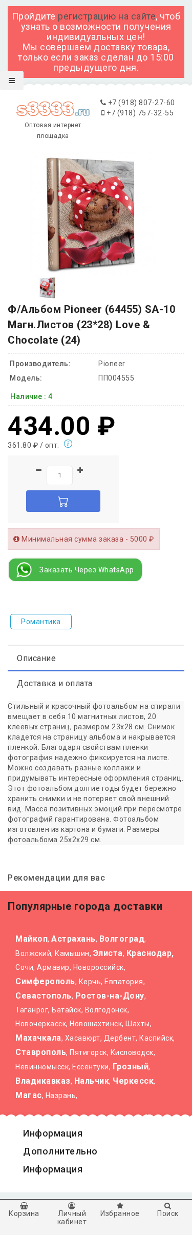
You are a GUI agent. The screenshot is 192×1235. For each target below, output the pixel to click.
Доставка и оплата (55, 683)
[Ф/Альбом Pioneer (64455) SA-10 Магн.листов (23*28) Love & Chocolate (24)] (47, 287)
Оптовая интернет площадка (53, 130)
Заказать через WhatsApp (86, 570)
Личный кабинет (72, 1217)
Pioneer (111, 364)
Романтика (41, 622)
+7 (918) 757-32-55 (139, 113)
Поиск (168, 1213)
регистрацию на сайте (107, 16)
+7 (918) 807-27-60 (140, 102)
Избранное (120, 1213)
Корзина (24, 1213)
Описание (36, 658)
